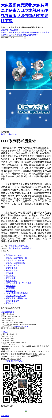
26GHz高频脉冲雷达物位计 (17, 293)
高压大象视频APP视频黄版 (20, 248)
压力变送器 (10, 291)
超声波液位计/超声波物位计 (18, 298)
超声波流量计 (11, 281)
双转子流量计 (11, 278)
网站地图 (5, 416)
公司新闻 (40, 32)
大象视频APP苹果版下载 (16, 258)
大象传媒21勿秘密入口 (18, 246)
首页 (3, 134)
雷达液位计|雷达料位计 (16, 296)
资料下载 (7, 35)
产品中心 (32, 32)
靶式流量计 (10, 286)
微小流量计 (10, 276)
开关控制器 (10, 303)
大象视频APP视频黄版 (15, 263)
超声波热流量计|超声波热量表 (18, 283)
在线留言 (34, 35)
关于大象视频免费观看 (18, 32)
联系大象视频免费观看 (20, 35)
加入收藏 (14, 30)
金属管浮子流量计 (13, 265)
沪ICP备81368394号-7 (14, 361)
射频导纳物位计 (12, 301)
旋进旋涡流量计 (12, 268)
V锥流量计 (10, 288)
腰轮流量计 (10, 273)
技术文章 (13, 134)
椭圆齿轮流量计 (12, 271)
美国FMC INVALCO (14, 255)
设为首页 (5, 30)
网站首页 (5, 32)
